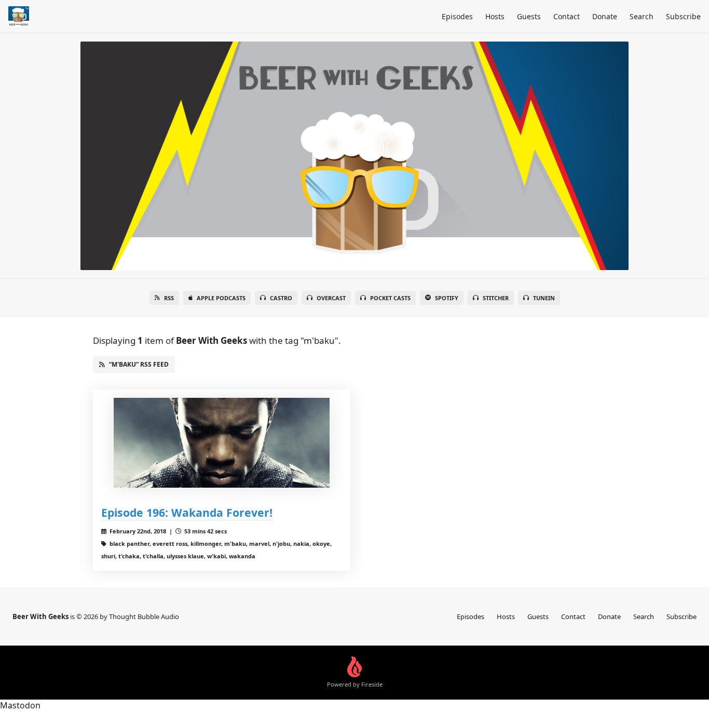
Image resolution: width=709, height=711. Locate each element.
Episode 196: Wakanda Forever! (186, 512)
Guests (529, 16)
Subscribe (683, 16)
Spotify (446, 298)
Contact (566, 16)
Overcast (331, 298)
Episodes (457, 16)
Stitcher (496, 298)
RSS (169, 298)
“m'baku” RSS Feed (139, 364)
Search (641, 16)
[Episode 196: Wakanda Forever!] (221, 443)
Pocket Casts (390, 298)
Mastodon (20, 705)
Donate (604, 16)
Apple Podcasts (221, 298)
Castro (281, 298)
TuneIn (544, 298)
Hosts (495, 16)
